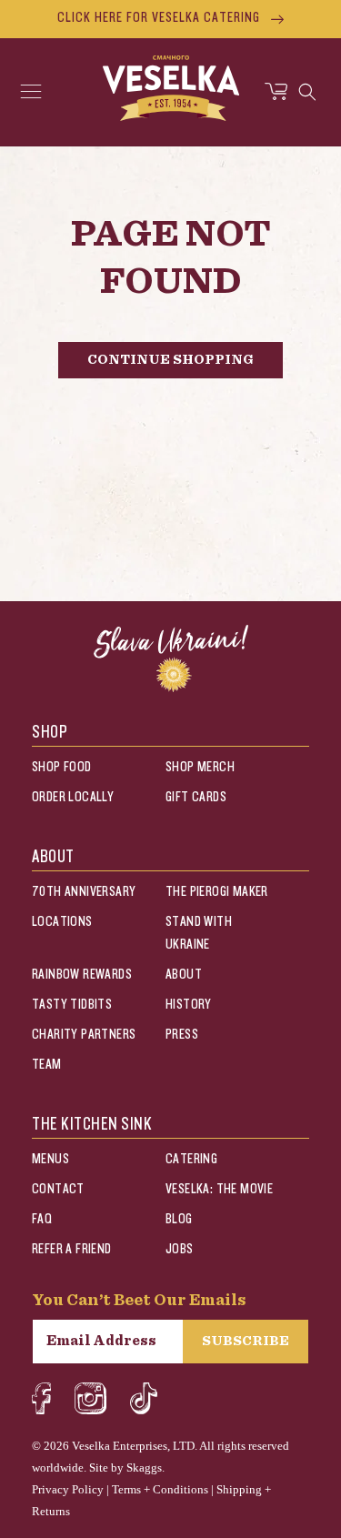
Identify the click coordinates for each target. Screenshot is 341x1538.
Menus (50, 1159)
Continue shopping (170, 360)
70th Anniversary (83, 892)
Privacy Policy (68, 1489)
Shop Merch (200, 767)
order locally (73, 797)
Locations (62, 922)
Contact (58, 1189)
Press (181, 1034)
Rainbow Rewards (82, 974)
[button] (31, 92)
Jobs (179, 1249)
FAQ (42, 1219)
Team (47, 1064)
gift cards (195, 797)
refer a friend (72, 1249)
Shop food (62, 767)
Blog (179, 1219)
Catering (191, 1159)
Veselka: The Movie (219, 1189)
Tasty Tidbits (72, 1004)
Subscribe (245, 1341)
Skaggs (144, 1467)
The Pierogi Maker (216, 892)
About (183, 974)
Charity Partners (83, 1034)
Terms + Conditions (160, 1489)
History (188, 1004)
